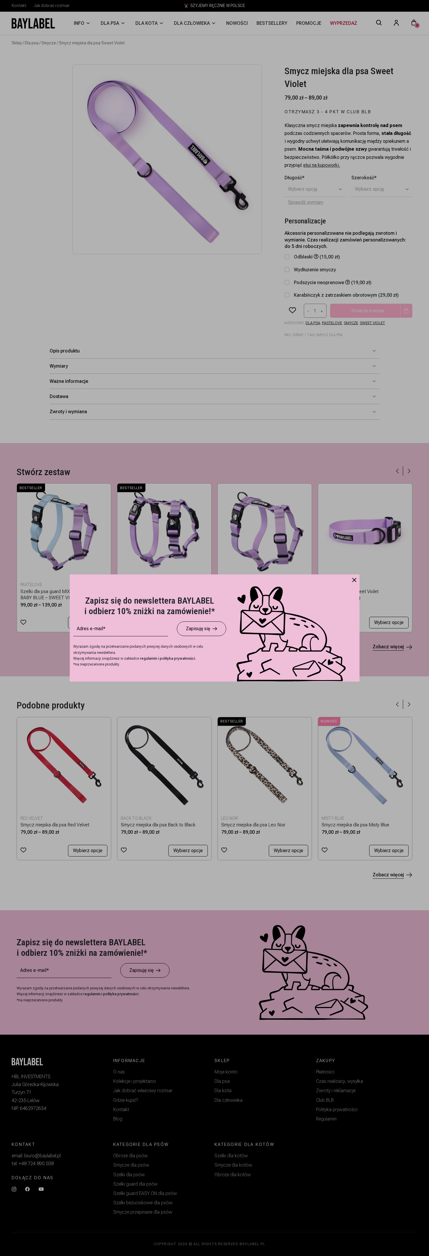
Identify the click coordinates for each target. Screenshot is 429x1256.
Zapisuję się (198, 628)
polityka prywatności (177, 658)
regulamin (149, 658)
